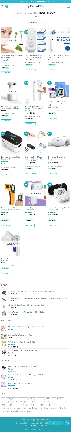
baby (3, 398)
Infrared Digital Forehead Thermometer (33, 209)
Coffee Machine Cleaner (32, 402)
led (32, 405)
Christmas (60, 398)
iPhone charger (15, 405)
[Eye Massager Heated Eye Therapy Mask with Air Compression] (59, 142)
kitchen (23, 405)
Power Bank (5, 408)
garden (57, 402)
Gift (3, 405)
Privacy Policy (41, 429)
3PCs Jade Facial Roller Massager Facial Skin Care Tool (12, 56)
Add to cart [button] (30, 70)
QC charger (17, 408)
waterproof (30, 411)
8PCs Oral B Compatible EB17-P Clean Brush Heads (58, 56)
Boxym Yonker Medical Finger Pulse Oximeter (11, 158)
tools (46, 408)
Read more (6, 73)
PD (39, 405)
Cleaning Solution (13, 402)
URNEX (9, 411)
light (36, 405)
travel (66, 408)
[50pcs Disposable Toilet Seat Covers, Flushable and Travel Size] (35, 40)
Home (18, 13)
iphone (7, 405)
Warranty (44, 425)
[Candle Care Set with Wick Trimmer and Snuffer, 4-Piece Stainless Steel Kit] (35, 142)
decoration (43, 402)
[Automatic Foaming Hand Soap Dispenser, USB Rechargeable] (35, 91)
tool (42, 408)
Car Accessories (22, 398)
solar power (36, 408)
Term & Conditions (31, 429)
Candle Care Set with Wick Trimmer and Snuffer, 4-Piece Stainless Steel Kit (34, 159)
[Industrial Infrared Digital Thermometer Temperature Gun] (12, 193)
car (16, 398)
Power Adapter (63, 405)
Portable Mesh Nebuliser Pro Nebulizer (10, 260)
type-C (4, 411)
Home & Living (30, 13)
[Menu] (2, 6)
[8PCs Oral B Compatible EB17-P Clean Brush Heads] (59, 40)
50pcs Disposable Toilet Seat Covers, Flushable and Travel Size (35, 56)
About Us (27, 425)
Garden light (63, 402)
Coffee (21, 402)
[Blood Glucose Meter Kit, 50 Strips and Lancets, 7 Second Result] (59, 89)
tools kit (57, 408)
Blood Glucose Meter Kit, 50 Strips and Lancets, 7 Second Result (57, 104)
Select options (31, 173)
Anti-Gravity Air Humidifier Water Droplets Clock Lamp (10, 107)
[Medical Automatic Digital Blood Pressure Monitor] (59, 193)
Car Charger (32, 398)
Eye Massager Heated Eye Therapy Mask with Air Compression (56, 159)
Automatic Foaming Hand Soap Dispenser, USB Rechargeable (34, 107)
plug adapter (53, 405)
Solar (29, 408)
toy (62, 408)
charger (53, 398)
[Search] (6, 6)
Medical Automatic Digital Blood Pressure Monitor (58, 209)
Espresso (50, 402)
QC (11, 408)
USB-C (15, 411)
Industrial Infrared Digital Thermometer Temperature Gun (11, 209)
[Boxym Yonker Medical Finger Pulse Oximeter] (12, 142)
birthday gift (9, 398)
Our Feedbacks (35, 425)
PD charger (45, 405)
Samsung (24, 408)
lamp (28, 405)
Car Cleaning (41, 398)
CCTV (48, 398)
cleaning (4, 402)
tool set (51, 408)
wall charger (22, 411)
